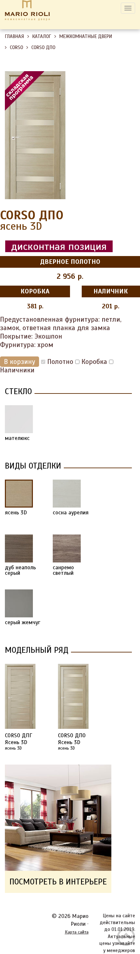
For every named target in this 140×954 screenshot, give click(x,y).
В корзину (19, 361)
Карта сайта (77, 932)
